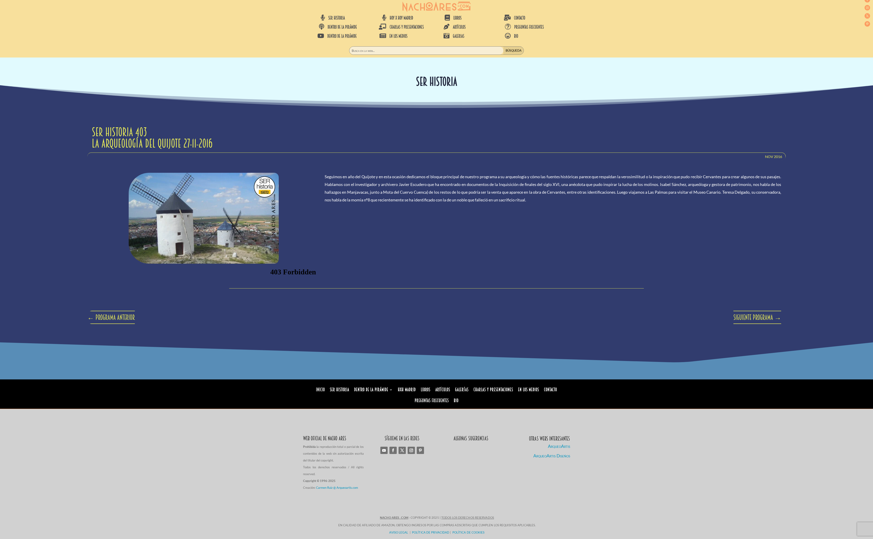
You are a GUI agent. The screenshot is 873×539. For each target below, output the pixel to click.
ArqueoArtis (559, 446)
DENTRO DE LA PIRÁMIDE (342, 27)
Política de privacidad (430, 532)
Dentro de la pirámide (371, 390)
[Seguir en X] (867, 16)
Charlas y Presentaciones (493, 390)
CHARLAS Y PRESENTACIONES (407, 27)
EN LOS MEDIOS (398, 36)
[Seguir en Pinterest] (867, 24)
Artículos (442, 390)
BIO (516, 36)
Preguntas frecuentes (529, 27)
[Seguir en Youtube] (384, 450)
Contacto (550, 390)
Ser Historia (339, 390)
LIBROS (457, 18)
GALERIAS (458, 36)
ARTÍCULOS (459, 27)
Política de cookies (468, 532)
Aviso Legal (398, 532)
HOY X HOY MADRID (401, 18)
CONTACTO (519, 18)
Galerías (462, 390)
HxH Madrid (407, 390)
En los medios (528, 390)
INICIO (320, 390)
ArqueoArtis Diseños (551, 455)
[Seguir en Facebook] (393, 450)
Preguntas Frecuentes (432, 401)
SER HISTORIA (336, 18)
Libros (425, 390)
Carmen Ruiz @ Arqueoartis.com (337, 487)
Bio (456, 401)
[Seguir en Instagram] (867, 7)
